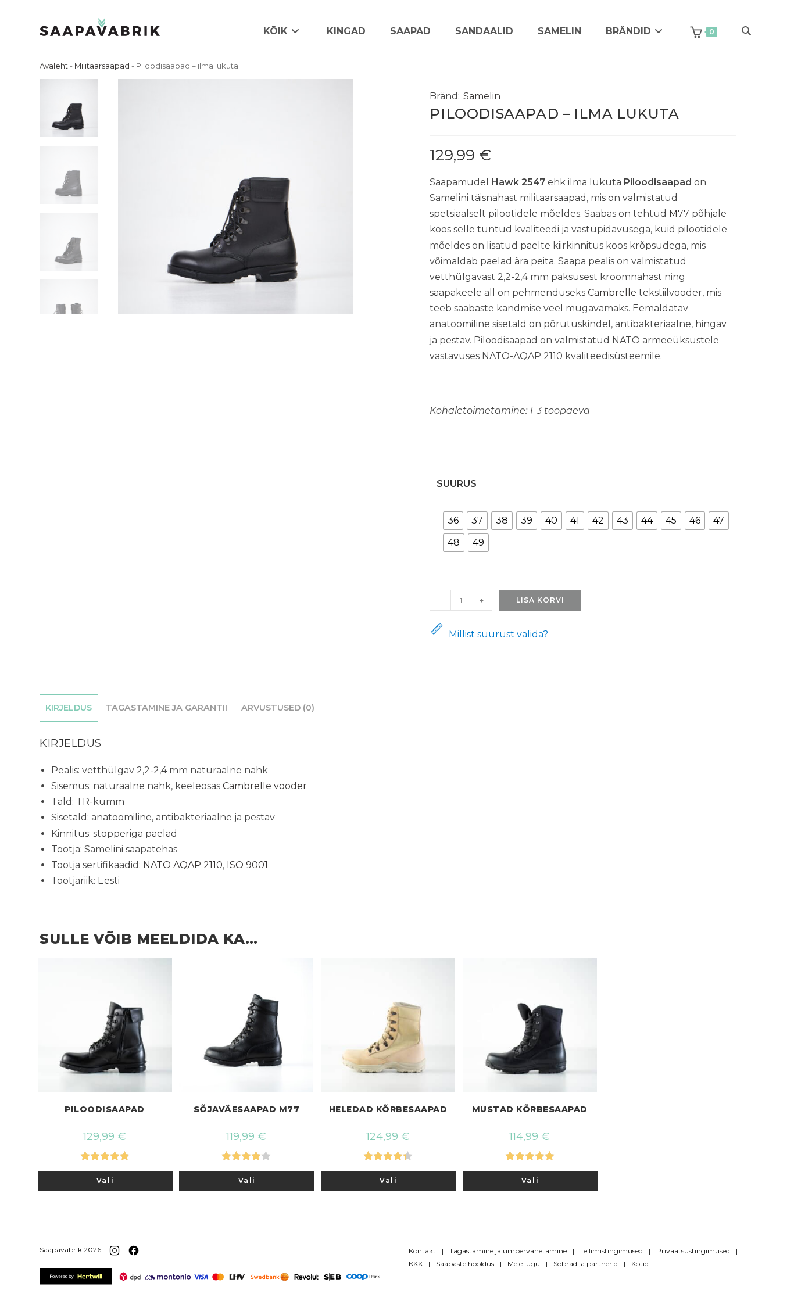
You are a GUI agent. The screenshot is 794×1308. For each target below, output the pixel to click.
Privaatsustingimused (693, 1250)
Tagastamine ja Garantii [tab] (166, 708)
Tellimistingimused (611, 1250)
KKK (416, 1263)
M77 (679, 213)
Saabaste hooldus (465, 1263)
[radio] (453, 520)
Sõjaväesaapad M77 (247, 1109)
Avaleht (54, 65)
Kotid (640, 1263)
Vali (105, 1180)
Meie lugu (523, 1263)
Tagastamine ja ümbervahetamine (508, 1250)
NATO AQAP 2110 (183, 864)
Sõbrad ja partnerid (585, 1263)
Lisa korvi (540, 600)
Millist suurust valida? (498, 634)
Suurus (457, 483)
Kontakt (422, 1250)
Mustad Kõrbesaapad (530, 1109)
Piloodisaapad (105, 1109)
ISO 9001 (247, 864)
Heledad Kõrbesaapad (388, 1109)
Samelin (481, 96)
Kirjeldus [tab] (68, 708)
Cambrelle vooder (265, 785)
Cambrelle (612, 292)
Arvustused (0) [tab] (277, 708)
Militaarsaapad (102, 65)
